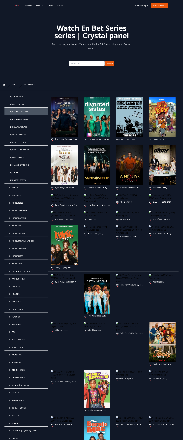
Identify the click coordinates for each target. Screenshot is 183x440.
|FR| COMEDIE (13, 393)
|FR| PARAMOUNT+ (15, 400)
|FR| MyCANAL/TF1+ (16, 339)
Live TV (39, 5)
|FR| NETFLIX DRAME (16, 233)
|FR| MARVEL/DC (14, 362)
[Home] (4, 85)
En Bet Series (29, 85)
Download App (141, 5)
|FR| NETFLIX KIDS (15, 256)
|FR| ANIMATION (14, 355)
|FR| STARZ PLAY (14, 301)
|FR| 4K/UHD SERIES (16, 188)
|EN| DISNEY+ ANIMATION (18, 150)
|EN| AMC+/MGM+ (15, 96)
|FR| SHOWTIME (14, 324)
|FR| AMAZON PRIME (16, 279)
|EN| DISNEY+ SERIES (16, 142)
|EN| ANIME (12, 172)
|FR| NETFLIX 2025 (15, 203)
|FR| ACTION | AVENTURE (18, 385)
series (14, 85)
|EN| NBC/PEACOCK (15, 104)
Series (60, 5)
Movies (50, 5)
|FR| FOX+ (11, 332)
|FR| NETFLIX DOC (15, 263)
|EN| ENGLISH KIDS (15, 157)
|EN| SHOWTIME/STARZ (17, 134)
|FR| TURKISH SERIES (16, 347)
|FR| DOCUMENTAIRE (16, 408)
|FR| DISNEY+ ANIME (16, 377)
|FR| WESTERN (13, 415)
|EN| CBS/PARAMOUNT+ (17, 119)
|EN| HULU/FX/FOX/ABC (17, 127)
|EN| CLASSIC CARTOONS (18, 165)
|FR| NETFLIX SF (14, 225)
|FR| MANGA (12, 423)
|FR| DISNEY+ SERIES (16, 370)
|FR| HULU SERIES (15, 309)
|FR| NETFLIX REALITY (16, 248)
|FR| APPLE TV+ (13, 286)
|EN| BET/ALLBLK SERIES (17, 112)
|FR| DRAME (12, 438)
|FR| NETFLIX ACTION (16, 218)
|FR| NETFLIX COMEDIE (17, 210)
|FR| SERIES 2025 (14, 195)
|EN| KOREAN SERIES (16, 180)
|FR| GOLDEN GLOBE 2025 (18, 271)
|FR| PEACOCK (13, 317)
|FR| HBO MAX (13, 294)
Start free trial (159, 5)
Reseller (28, 5)
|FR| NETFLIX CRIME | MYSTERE (20, 241)
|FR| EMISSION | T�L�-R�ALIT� (22, 431)
